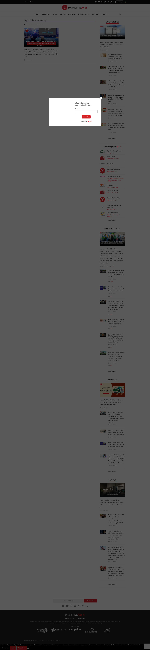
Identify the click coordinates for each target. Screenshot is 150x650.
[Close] (100, 98)
